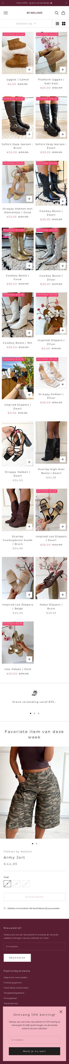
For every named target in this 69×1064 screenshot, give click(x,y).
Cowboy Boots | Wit (17, 342)
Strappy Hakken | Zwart (17, 474)
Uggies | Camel (18, 79)
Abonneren (17, 957)
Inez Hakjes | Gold (17, 669)
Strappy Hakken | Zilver (51, 396)
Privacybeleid (10, 998)
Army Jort (14, 857)
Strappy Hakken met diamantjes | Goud (18, 210)
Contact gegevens (12, 982)
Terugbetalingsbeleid (14, 993)
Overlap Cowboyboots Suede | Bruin (18, 540)
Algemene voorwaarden (15, 977)
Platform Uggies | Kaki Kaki (51, 81)
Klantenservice (11, 1003)
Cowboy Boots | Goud (17, 277)
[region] (34, 699)
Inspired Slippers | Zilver (51, 342)
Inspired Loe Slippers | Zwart (51, 538)
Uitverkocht (34, 896)
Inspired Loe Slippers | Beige (17, 606)
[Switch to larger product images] (57, 23)
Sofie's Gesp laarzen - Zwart (51, 146)
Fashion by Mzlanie (18, 851)
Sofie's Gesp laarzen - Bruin (17, 146)
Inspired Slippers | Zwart (17, 406)
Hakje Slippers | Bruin (51, 606)
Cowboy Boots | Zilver (51, 277)
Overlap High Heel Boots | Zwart (51, 471)
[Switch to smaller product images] (63, 23)
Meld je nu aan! (34, 1051)
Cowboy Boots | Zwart (51, 213)
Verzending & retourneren (16, 987)
